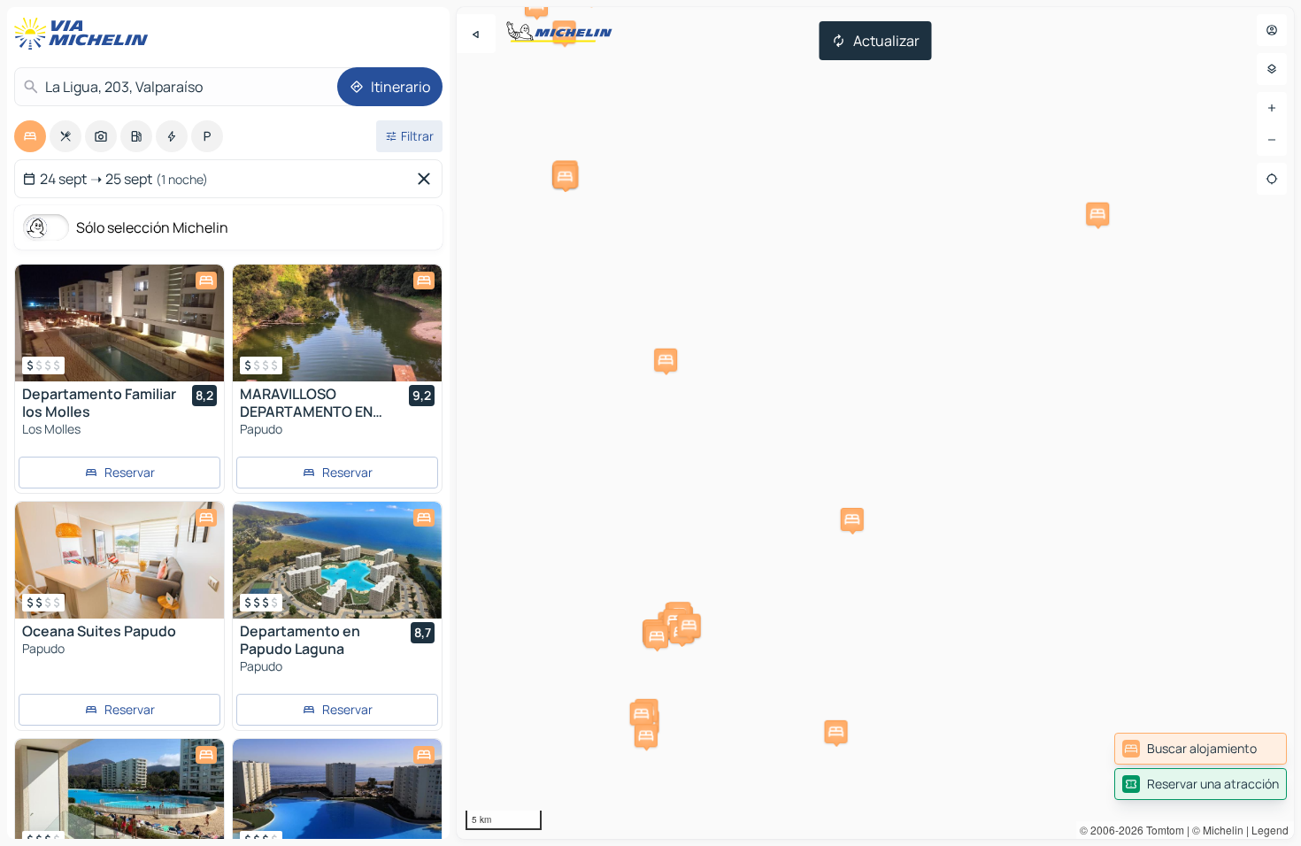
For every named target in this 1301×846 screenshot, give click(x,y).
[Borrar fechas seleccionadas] (427, 178)
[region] (875, 423)
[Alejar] (1272, 140)
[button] (641, 714)
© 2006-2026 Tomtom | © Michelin (1161, 829)
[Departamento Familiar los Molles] (119, 323)
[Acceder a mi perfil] (1272, 30)
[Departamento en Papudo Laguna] (337, 560)
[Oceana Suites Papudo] (119, 560)
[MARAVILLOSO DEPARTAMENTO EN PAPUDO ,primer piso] (337, 323)
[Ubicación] (1272, 179)
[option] (30, 136)
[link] (1200, 749)
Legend (1270, 829)
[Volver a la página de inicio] (85, 33)
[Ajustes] (1272, 69)
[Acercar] (1272, 108)
